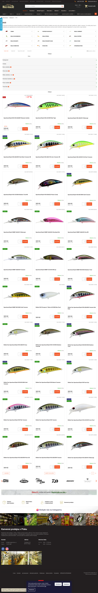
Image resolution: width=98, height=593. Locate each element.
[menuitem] (4, 14)
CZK (80, 5)
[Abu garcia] (6, 480)
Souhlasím (66, 584)
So (39, 544)
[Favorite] (87, 480)
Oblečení (56, 10)
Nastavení (31, 589)
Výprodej (25, 10)
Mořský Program (40, 10)
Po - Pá (40, 542)
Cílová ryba (49, 10)
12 (95, 473)
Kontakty (8, 1)
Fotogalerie (47, 1)
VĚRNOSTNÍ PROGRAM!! (56, 1)
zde (45, 586)
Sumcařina (63, 10)
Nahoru (7, 473)
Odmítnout (58, 584)
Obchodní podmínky (24, 1)
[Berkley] (24, 480)
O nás (3, 1)
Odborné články (40, 1)
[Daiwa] (55, 480)
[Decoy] (70, 480)
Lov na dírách (71, 10)
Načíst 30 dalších (49, 473)
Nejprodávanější (21, 50)
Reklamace (32, 1)
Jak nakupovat (15, 1)
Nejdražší (13, 50)
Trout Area (31, 10)
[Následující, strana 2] (93, 473)
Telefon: (3, 544)
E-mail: (2, 542)
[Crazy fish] (40, 480)
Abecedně (29, 50)
